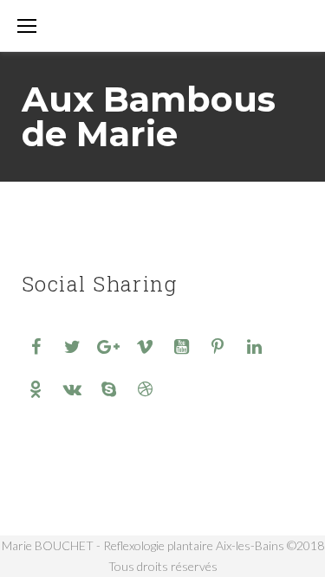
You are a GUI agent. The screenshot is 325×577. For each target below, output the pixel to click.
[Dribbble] (145, 388)
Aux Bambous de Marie (149, 116)
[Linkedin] (254, 346)
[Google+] (108, 346)
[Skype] (108, 388)
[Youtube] (181, 346)
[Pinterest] (217, 346)
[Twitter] (72, 346)
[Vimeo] (145, 346)
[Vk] (72, 388)
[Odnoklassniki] (35, 388)
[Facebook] (35, 346)
